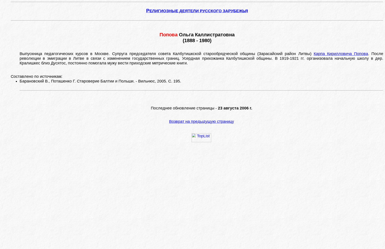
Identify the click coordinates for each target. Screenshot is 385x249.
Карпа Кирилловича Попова (341, 53)
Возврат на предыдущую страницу (201, 121)
